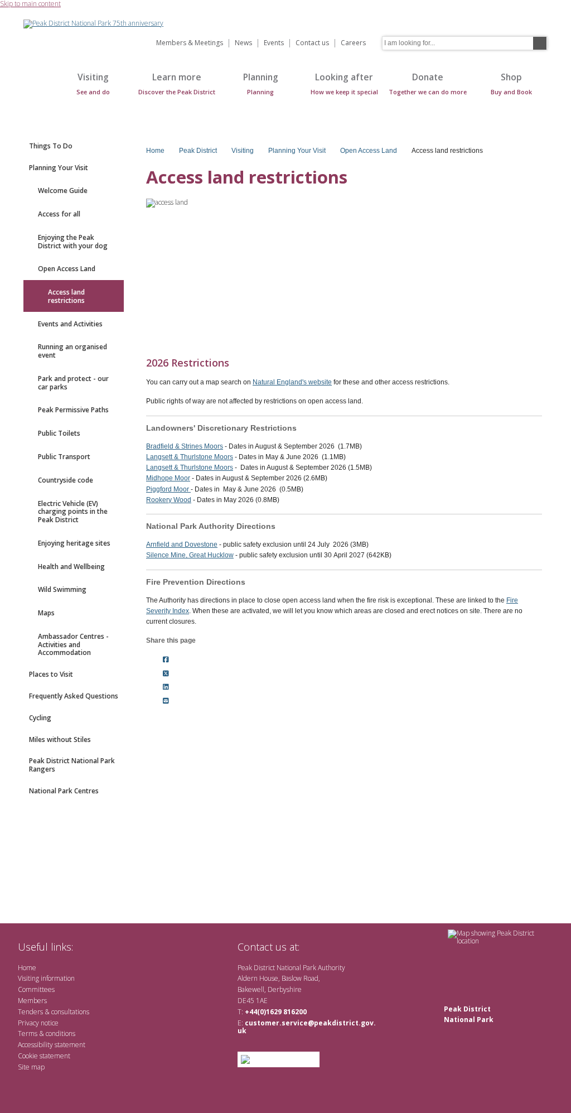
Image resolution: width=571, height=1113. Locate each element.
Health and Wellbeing (71, 566)
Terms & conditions (46, 1033)
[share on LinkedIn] (166, 687)
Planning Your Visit (58, 167)
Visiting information (46, 978)
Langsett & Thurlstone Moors (189, 457)
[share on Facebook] (166, 659)
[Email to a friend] (166, 701)
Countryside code (65, 480)
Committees (36, 989)
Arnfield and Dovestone (181, 544)
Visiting (93, 83)
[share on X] (166, 673)
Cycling (40, 717)
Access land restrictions (66, 296)
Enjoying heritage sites (74, 543)
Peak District (198, 151)
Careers (353, 43)
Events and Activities (70, 324)
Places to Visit (51, 674)
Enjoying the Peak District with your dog (73, 241)
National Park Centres (64, 791)
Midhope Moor (168, 478)
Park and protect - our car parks (73, 383)
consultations (70, 1011)
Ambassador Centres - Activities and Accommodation (73, 645)
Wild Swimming (62, 589)
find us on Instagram (367, 946)
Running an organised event (72, 351)
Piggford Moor (168, 489)
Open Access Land (66, 268)
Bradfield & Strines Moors (184, 446)
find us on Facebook (331, 946)
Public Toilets (59, 433)
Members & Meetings (189, 43)
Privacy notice (38, 1023)
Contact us (312, 43)
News (243, 43)
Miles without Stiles (60, 739)
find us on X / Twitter (313, 946)
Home (34, 89)
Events (274, 43)
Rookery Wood (168, 500)
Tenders (30, 1011)
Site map (31, 1067)
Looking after (344, 83)
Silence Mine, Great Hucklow (190, 555)
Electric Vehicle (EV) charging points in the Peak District (73, 512)
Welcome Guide (63, 190)
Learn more (176, 83)
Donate (428, 83)
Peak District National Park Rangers (72, 765)
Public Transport (64, 456)
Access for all (59, 214)
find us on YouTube (349, 946)
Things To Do (50, 146)
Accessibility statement (51, 1044)
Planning (260, 83)
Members (32, 1000)
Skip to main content (30, 4)
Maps (46, 613)
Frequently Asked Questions (73, 696)
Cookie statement (44, 1056)
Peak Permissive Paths (73, 410)
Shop (511, 83)
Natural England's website (292, 382)
